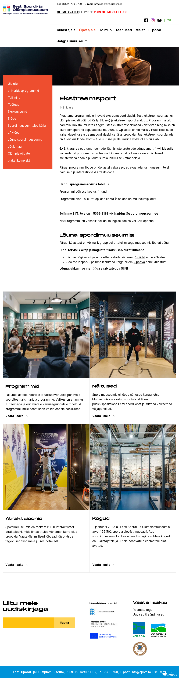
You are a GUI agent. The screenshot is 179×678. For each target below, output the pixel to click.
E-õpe (12, 118)
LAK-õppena (145, 221)
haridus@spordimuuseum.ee (136, 213)
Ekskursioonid (17, 111)
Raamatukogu (142, 610)
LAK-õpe (14, 132)
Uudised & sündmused (148, 614)
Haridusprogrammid (25, 90)
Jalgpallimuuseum (72, 41)
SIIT (75, 213)
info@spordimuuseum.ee (108, 3)
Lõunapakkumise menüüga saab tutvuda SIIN (93, 268)
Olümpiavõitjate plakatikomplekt (19, 157)
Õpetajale (87, 30)
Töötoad (13, 104)
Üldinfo (13, 83)
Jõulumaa (15, 146)
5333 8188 (101, 213)
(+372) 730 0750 (72, 3)
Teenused (123, 30)
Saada (64, 622)
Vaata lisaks (101, 416)
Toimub (105, 30)
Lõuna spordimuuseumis (25, 139)
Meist (140, 30)
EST (168, 20)
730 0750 (111, 672)
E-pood (154, 30)
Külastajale (66, 30)
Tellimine (14, 97)
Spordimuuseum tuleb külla (27, 125)
